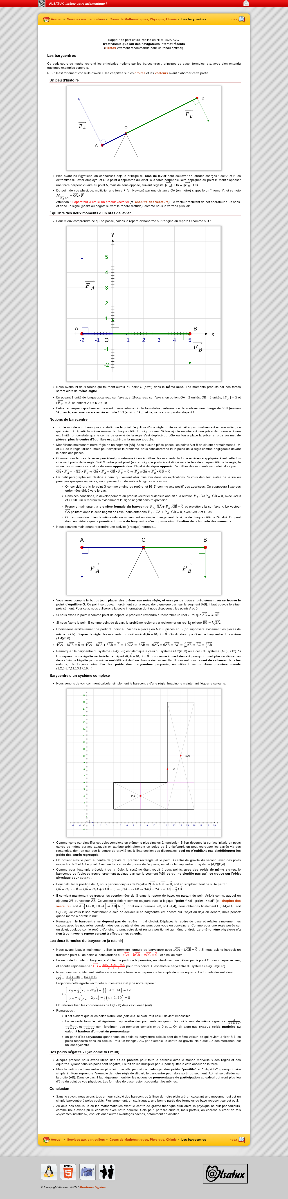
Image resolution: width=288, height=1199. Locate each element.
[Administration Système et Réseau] (49, 1178)
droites (140, 73)
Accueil (56, 19)
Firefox (110, 48)
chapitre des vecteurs (152, 202)
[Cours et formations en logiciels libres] (107, 1178)
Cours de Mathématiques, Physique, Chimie (143, 19)
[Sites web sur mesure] (68, 1178)
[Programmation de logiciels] (87, 1178)
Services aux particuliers (86, 19)
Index (233, 19)
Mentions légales (92, 1187)
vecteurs (161, 73)
